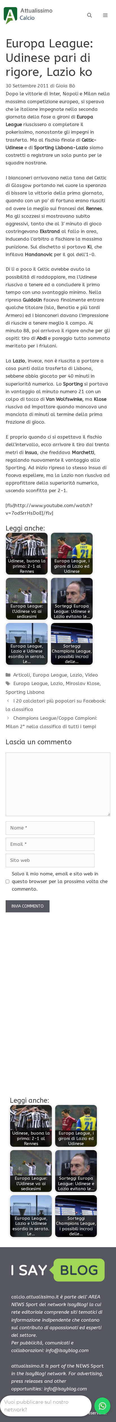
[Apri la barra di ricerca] (89, 15)
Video (91, 675)
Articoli (21, 675)
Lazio (76, 675)
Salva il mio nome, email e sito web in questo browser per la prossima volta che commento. (60, 881)
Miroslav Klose (82, 683)
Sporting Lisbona (25, 692)
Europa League (50, 675)
